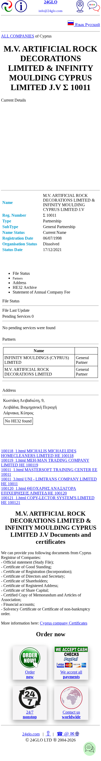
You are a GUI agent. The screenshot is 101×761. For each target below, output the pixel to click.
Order (30, 674)
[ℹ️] (21, 6)
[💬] (94, 7)
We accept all (71, 674)
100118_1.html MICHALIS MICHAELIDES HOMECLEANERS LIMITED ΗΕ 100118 (38, 453)
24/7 (30, 714)
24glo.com (31, 734)
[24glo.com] (7, 7)
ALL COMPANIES (17, 36)
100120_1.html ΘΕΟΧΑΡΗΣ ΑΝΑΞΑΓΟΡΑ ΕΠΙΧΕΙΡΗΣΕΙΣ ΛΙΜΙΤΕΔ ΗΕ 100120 (38, 490)
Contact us (71, 714)
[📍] (80, 7)
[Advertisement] (50, 146)
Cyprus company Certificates (63, 623)
